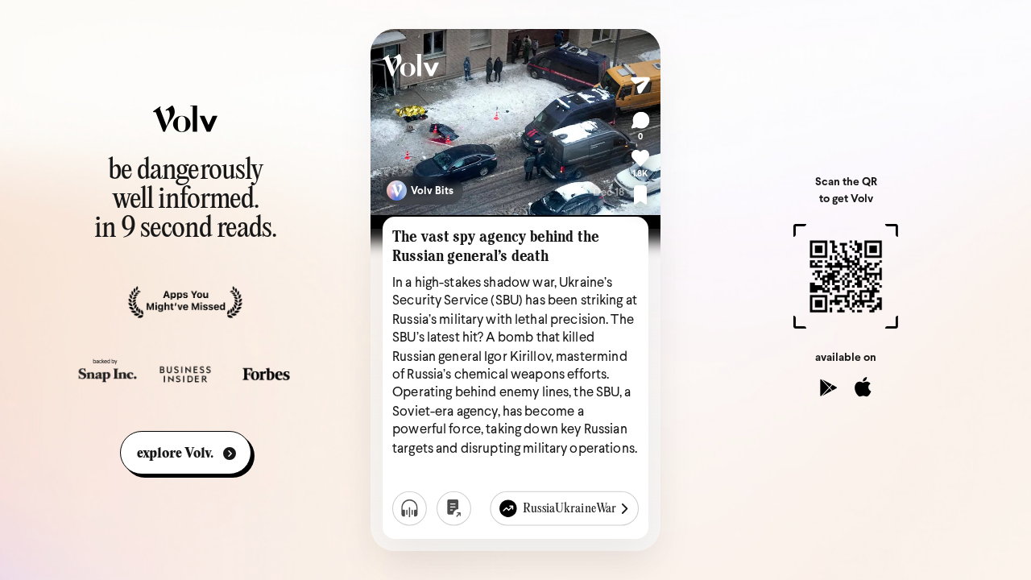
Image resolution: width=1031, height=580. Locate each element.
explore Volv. (175, 454)
